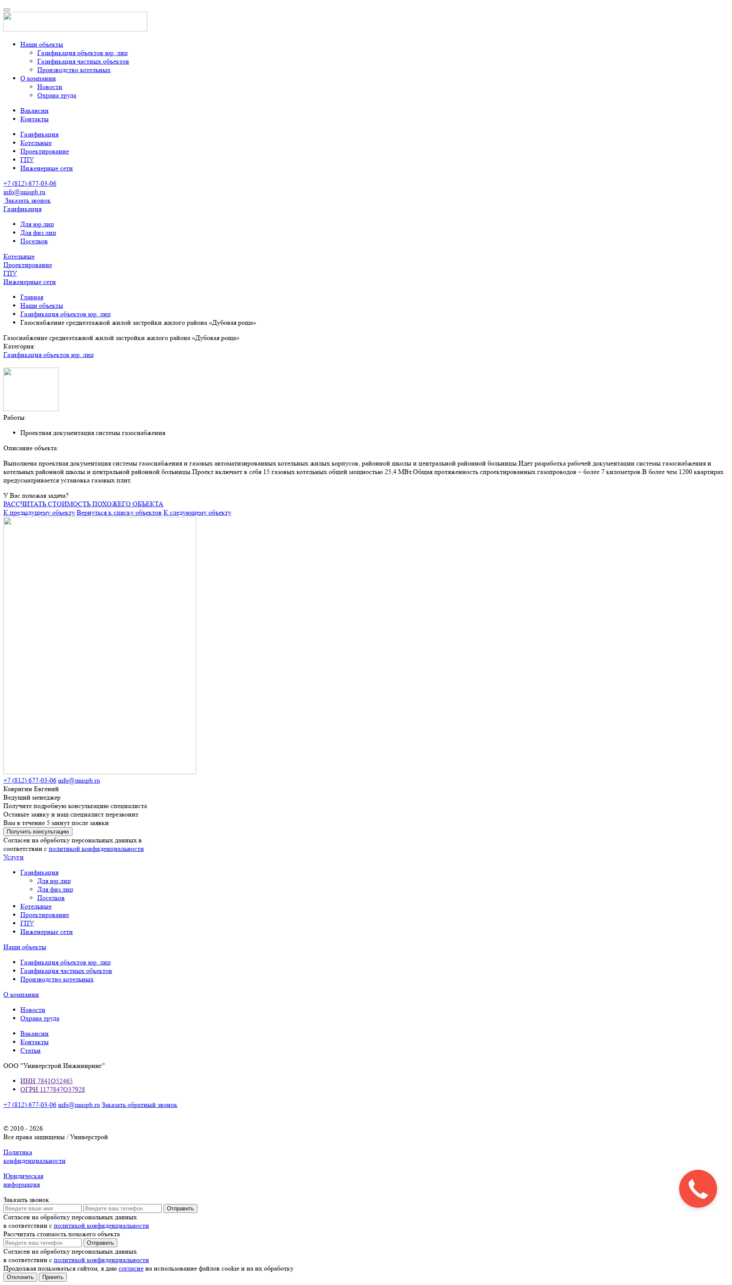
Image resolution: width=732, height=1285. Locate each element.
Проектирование (44, 151)
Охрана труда (56, 95)
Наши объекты (41, 44)
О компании (38, 78)
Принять (53, 1277)
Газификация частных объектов (83, 61)
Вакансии (34, 110)
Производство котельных (74, 70)
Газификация (39, 134)
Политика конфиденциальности (34, 1156)
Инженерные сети (46, 168)
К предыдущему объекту (39, 512)
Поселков (34, 241)
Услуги (13, 857)
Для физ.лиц (38, 233)
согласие (131, 1268)
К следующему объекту (197, 512)
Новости (49, 87)
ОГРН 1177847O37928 (52, 1089)
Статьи (30, 1050)
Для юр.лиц (37, 224)
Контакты (34, 119)
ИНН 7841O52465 (46, 1081)
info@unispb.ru (79, 780)
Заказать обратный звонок (139, 1105)
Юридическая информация (23, 1180)
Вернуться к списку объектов (119, 512)
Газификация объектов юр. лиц (82, 53)
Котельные (36, 143)
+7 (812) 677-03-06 (29, 183)
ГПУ (27, 160)
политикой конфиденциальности (96, 849)
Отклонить (20, 1277)
